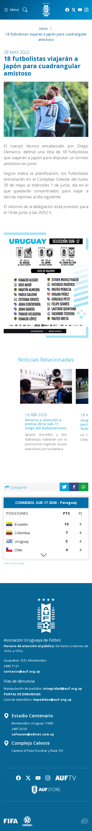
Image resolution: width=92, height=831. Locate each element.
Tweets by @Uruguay (14, 563)
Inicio (43, 28)
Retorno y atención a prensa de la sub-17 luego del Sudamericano (45, 424)
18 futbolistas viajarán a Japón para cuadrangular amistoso (46, 37)
